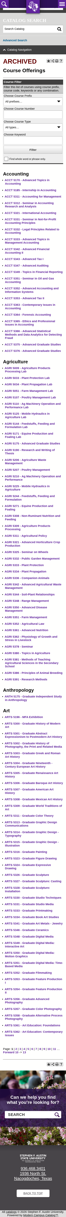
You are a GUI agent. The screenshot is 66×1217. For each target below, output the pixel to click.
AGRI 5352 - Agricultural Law (24, 623)
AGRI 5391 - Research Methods (26, 679)
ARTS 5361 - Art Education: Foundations (32, 1025)
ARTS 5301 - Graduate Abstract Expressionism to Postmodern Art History (33, 735)
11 (54, 1049)
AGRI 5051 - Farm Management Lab (29, 390)
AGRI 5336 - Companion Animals (27, 578)
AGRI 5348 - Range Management (27, 600)
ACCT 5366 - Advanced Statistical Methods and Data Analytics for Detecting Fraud (33, 335)
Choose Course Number (19, 108)
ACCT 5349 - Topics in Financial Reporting (34, 272)
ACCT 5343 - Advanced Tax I (24, 259)
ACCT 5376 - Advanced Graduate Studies (33, 350)
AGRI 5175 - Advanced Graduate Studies (32, 443)
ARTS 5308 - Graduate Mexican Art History (34, 799)
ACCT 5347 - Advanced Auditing (27, 265)
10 (49, 1049)
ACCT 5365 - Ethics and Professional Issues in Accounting (30, 323)
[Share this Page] (52, 61)
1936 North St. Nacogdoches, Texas (33, 1176)
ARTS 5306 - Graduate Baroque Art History (34, 783)
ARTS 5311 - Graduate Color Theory (29, 815)
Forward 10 (10, 1052)
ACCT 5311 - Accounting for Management (33, 196)
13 (24, 1052)
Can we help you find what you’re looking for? (33, 1100)
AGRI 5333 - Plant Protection (24, 565)
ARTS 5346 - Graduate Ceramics (27, 930)
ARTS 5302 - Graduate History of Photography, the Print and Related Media (33, 745)
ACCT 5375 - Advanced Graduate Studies (33, 344)
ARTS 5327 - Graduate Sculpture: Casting (33, 881)
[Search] (59, 29)
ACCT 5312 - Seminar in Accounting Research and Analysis (29, 205)
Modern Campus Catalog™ (40, 1215)
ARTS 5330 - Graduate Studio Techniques (33, 897)
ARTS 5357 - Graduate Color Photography (33, 1009)
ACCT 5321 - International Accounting (30, 213)
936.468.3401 (33, 1168)
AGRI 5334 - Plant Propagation (25, 571)
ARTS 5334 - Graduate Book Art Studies (32, 917)
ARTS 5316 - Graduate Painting (26, 852)
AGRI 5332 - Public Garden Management (32, 558)
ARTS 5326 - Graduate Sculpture (27, 874)
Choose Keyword (15, 134)
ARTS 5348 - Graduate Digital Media (29, 936)
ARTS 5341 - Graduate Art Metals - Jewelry (34, 923)
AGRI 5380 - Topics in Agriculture (27, 653)
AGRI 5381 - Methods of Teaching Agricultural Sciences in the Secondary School (31, 663)
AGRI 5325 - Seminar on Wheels (26, 552)
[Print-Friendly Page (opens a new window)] (57, 61)
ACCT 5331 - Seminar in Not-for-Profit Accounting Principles (30, 221)
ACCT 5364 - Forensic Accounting (28, 314)
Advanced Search (15, 40)
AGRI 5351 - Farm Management (26, 617)
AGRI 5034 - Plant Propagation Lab (28, 384)
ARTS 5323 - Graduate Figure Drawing (31, 858)
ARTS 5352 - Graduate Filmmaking (28, 972)
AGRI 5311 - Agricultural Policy (26, 535)
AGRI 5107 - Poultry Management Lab (30, 397)
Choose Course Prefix (18, 95)
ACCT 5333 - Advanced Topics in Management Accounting (27, 241)
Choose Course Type (17, 121)
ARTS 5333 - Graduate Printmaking (28, 910)
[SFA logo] (33, 1159)
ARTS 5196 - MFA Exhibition (24, 717)
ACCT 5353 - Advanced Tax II (24, 298)
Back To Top (33, 1193)
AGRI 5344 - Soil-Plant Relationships (30, 594)
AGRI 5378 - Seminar (19, 646)
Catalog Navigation (19, 49)
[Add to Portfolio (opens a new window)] (48, 61)
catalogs (11, 1211)
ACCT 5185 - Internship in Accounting (30, 190)
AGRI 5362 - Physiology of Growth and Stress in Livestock (31, 638)
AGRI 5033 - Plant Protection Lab (27, 378)
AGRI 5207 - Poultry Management (27, 469)
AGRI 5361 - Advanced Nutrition (26, 630)
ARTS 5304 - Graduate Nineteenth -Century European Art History (28, 765)
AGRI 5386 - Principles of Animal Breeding (33, 672)
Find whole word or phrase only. (27, 159)
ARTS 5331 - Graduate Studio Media (29, 904)
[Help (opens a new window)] (61, 61)
